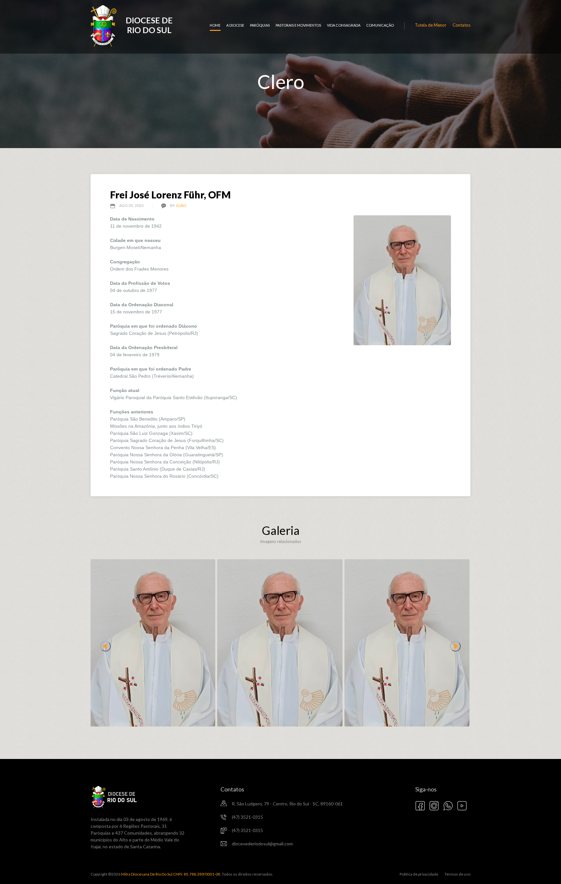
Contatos (461, 25)
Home (215, 25)
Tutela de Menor (430, 25)
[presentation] (105, 646)
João (181, 205)
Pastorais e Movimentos (298, 25)
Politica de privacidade (419, 874)
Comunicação (380, 25)
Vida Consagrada (343, 25)
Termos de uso (457, 874)
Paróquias (260, 25)
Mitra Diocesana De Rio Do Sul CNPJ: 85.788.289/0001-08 (170, 874)
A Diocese (235, 25)
